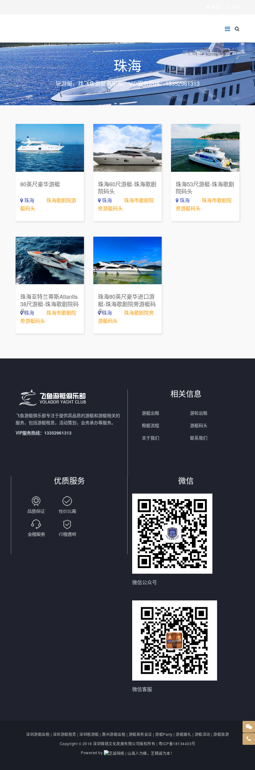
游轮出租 (198, 413)
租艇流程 (150, 425)
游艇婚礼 (183, 734)
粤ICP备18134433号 (177, 743)
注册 (234, 6)
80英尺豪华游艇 (40, 184)
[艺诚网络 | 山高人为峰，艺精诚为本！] (139, 752)
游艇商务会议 (140, 734)
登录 (215, 6)
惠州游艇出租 (113, 734)
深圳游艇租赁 (64, 734)
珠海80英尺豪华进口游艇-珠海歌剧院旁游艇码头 (127, 303)
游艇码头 (198, 425)
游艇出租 (150, 413)
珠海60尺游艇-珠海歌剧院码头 (127, 187)
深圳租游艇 (89, 734)
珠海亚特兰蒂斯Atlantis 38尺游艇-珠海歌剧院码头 (49, 303)
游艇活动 (202, 734)
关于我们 (150, 438)
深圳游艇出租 (37, 734)
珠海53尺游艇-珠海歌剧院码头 (205, 187)
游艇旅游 (221, 734)
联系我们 (198, 438)
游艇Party (164, 734)
